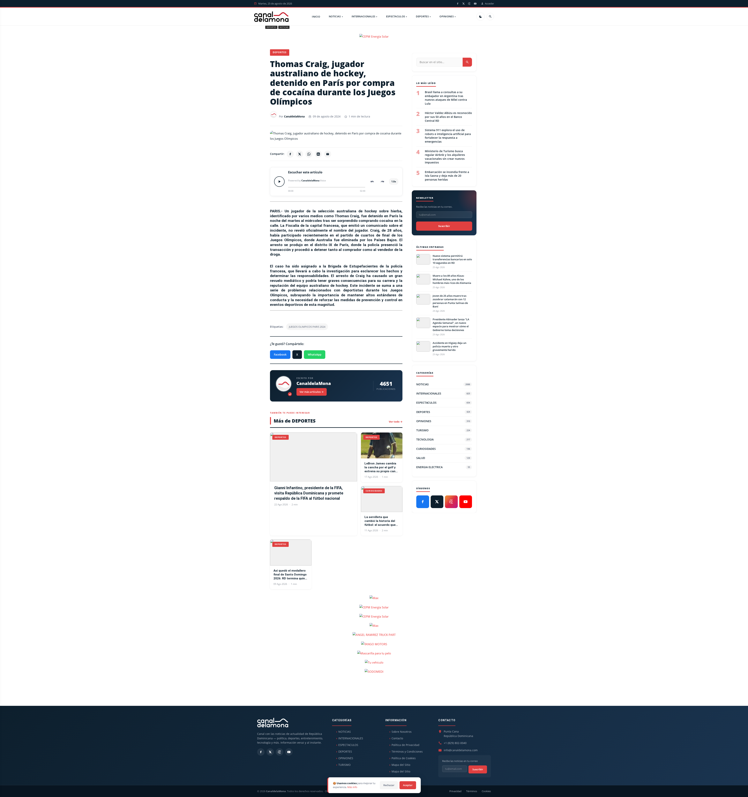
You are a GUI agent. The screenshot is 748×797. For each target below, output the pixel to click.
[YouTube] (475, 3)
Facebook (280, 354)
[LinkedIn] (318, 154)
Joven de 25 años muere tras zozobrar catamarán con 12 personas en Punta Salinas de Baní (450, 301)
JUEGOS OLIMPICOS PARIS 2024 (307, 326)
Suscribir (444, 226)
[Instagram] (469, 3)
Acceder (489, 3)
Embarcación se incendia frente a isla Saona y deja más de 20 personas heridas (447, 175)
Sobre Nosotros (402, 731)
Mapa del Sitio (401, 765)
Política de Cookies (404, 758)
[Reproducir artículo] (279, 181)
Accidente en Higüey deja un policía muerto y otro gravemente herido (449, 346)
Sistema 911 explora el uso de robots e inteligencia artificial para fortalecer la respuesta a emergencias (448, 135)
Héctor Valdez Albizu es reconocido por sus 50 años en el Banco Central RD (448, 116)
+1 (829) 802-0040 (455, 743)
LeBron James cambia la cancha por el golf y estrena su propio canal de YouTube (381, 467)
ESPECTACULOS (395, 16)
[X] (463, 3)
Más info (352, 787)
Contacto (397, 738)
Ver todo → (395, 421)
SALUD (443, 458)
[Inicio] (271, 16)
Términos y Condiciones (407, 751)
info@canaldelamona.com (461, 750)
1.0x (393, 181)
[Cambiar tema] (480, 16)
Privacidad (455, 791)
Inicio (316, 16)
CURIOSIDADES (443, 449)
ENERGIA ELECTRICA (443, 467)
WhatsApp (314, 354)
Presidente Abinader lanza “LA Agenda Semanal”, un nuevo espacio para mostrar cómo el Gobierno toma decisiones (451, 325)
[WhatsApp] (308, 154)
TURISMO (443, 430)
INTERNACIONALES (363, 16)
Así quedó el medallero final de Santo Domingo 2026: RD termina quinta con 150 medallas (290, 575)
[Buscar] (490, 16)
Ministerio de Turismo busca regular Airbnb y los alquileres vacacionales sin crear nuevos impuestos (445, 156)
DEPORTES (422, 16)
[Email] (327, 154)
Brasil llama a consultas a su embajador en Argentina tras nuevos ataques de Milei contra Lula (446, 97)
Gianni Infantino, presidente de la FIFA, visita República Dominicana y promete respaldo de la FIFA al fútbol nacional (308, 493)
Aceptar (408, 785)
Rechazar (388, 785)
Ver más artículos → (312, 392)
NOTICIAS (335, 16)
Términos (471, 791)
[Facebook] (457, 3)
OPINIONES (446, 16)
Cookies (486, 791)
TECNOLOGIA (443, 439)
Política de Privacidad (405, 745)
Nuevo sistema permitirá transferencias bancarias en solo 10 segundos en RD (452, 259)
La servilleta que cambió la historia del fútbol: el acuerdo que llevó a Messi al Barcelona (380, 521)
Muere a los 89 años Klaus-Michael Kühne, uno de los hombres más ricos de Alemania (452, 279)
